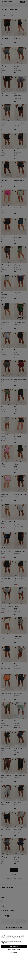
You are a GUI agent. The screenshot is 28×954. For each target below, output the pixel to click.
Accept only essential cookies (14, 949)
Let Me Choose (14, 952)
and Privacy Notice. (5, 943)
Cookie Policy (4, 942)
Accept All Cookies (14, 946)
